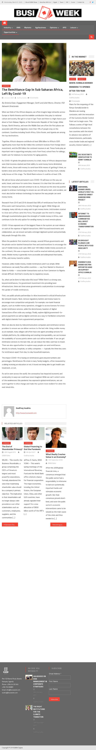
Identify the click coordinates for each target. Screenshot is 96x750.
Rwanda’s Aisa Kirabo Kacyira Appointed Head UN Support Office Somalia (85, 267)
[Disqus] (34, 559)
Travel (61, 2)
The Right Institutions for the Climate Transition (39, 711)
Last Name (53, 689)
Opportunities (9, 32)
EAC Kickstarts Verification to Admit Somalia (85, 157)
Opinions (53, 27)
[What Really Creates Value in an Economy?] (56, 437)
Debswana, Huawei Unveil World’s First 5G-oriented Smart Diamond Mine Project (86, 193)
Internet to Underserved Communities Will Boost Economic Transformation (86, 220)
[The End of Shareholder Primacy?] (12, 433)
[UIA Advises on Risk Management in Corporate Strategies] (28, 677)
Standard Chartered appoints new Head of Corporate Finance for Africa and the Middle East (11, 524)
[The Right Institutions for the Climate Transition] (28, 707)
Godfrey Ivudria (21, 98)
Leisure (73, 27)
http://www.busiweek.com (26, 413)
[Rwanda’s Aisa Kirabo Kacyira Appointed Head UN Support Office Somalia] (73, 263)
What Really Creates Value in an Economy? (56, 456)
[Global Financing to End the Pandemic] (34, 433)
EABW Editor (6, 455)
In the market (79, 56)
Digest (55, 2)
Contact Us (80, 2)
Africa (72, 79)
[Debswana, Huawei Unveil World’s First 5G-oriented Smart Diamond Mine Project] (73, 188)
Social (73, 2)
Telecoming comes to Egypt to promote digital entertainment (59, 524)
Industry (7, 27)
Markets (27, 27)
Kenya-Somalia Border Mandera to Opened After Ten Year (81, 86)
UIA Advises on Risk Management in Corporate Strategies (40, 681)
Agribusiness (40, 27)
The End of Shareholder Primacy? (12, 448)
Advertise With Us (45, 2)
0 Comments (34, 98)
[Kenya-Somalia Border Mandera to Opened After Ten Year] (81, 68)
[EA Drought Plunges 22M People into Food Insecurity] (73, 242)
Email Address (55, 673)
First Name (53, 681)
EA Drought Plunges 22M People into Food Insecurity (85, 244)
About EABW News (31, 2)
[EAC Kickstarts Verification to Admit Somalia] (73, 155)
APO (64, 27)
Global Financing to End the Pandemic (33, 448)
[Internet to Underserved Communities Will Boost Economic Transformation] (73, 215)
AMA (18, 27)
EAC (67, 2)
